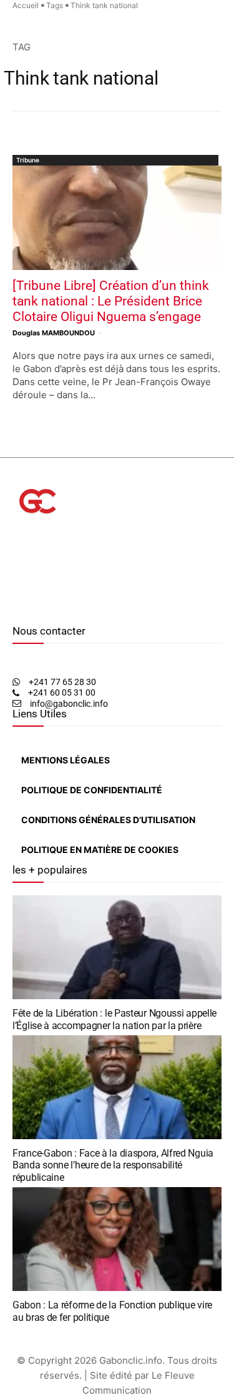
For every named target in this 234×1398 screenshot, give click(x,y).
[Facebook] (15, 606)
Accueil (25, 5)
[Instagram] (24, 606)
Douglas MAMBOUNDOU (53, 333)
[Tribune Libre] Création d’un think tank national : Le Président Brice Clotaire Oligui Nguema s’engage (110, 301)
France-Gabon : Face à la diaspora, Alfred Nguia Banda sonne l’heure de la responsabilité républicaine (112, 1165)
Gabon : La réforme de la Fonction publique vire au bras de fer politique (112, 1311)
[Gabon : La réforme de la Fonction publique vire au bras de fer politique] (117, 1239)
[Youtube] (46, 606)
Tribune (27, 160)
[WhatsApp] (34, 606)
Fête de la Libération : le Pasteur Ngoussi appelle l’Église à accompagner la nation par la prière (114, 1019)
